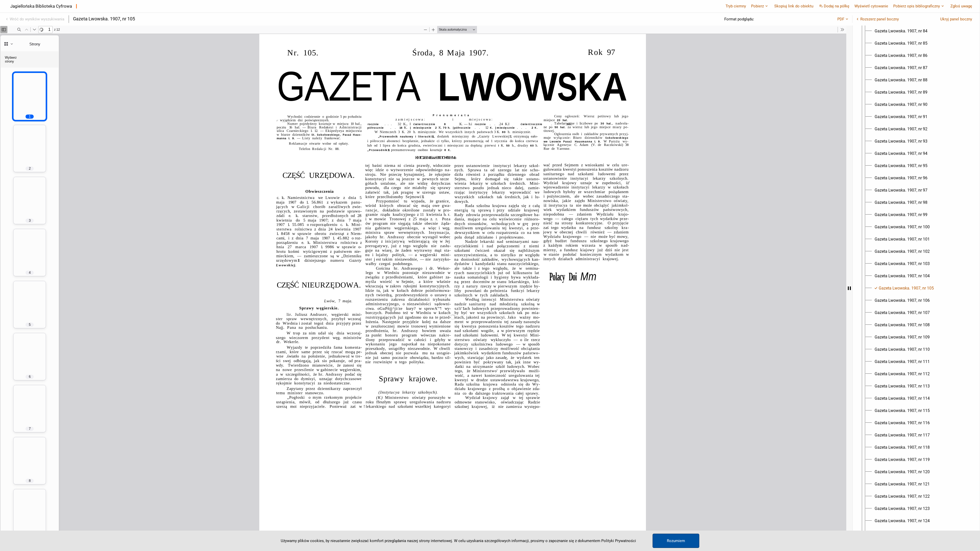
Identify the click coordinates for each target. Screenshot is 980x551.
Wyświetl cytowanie (871, 6)
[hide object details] (849, 288)
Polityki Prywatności (618, 541)
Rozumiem (676, 541)
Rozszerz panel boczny (879, 19)
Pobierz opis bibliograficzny (916, 6)
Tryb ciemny (736, 6)
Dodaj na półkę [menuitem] (836, 6)
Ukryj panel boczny (956, 19)
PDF (840, 19)
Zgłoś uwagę (961, 6)
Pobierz (757, 6)
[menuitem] (901, 31)
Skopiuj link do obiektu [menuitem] (793, 6)
